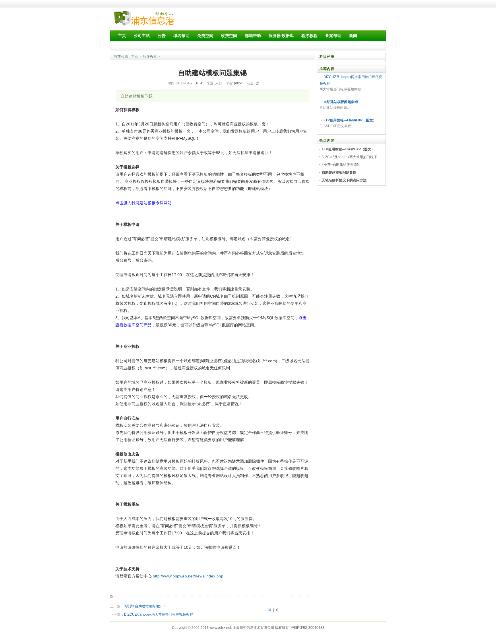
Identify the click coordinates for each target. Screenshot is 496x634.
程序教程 (150, 57)
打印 (276, 610)
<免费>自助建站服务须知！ (145, 606)
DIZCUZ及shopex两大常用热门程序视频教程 (158, 614)
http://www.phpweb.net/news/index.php (188, 576)
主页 (134, 57)
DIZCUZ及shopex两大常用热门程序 (349, 157)
